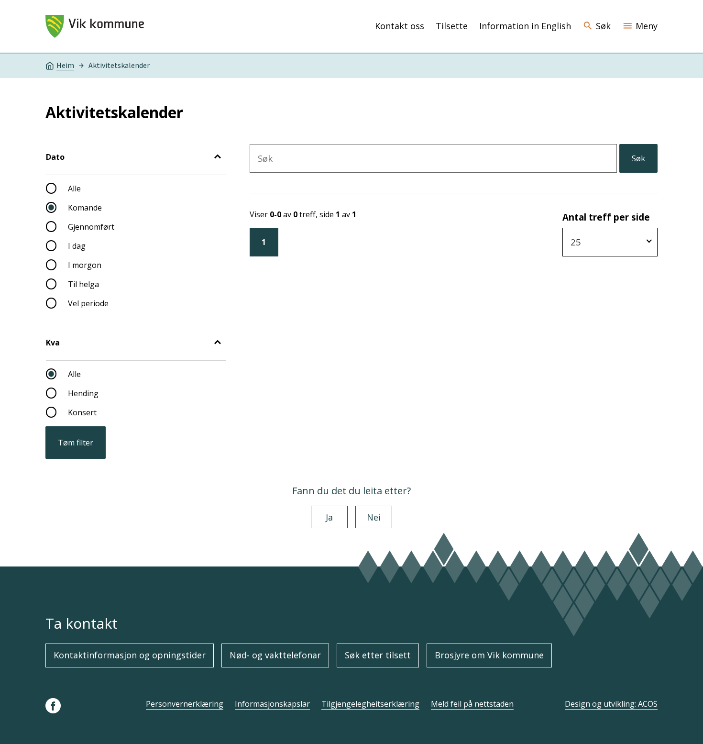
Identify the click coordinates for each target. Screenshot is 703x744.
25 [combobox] (576, 242)
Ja (329, 517)
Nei (374, 517)
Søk (638, 158)
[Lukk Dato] (217, 157)
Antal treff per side (606, 217)
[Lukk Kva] (217, 343)
